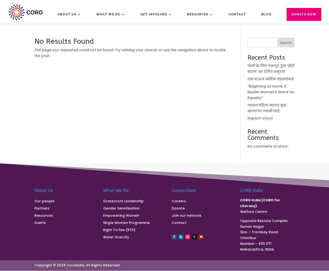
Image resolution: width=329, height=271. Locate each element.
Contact (237, 14)
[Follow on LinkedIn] (180, 236)
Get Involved (153, 14)
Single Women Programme (126, 223)
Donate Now (303, 14)
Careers (179, 201)
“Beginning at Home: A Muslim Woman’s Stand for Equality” (271, 92)
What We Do (108, 14)
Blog (266, 14)
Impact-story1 (260, 118)
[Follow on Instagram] (187, 236)
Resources (197, 14)
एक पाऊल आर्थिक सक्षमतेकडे (271, 79)
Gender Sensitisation (121, 209)
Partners (41, 209)
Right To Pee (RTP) (119, 230)
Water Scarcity (116, 237)
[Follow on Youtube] (201, 236)
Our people (44, 201)
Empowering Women (121, 216)
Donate (178, 209)
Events (40, 223)
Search (286, 42)
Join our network (186, 216)
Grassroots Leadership (123, 201)
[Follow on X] (194, 236)
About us (67, 14)
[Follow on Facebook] (174, 236)
